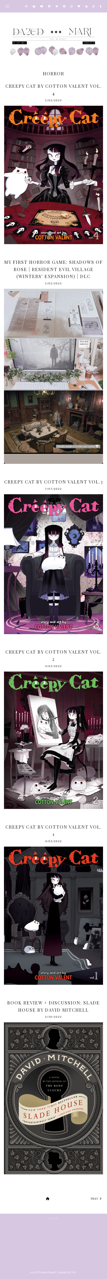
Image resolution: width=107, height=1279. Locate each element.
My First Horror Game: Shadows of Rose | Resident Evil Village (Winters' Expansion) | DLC (53, 269)
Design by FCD (67, 1272)
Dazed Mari (48, 1272)
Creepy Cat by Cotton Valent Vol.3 (53, 482)
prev (95, 1198)
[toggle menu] (7, 6)
